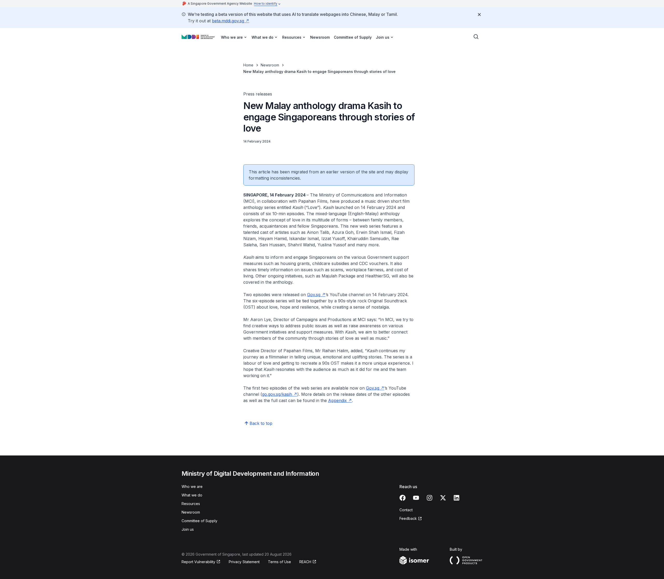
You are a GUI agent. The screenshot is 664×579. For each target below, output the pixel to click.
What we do (192, 495)
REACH (305, 562)
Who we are (192, 486)
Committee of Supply (353, 37)
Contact (406, 510)
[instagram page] (429, 498)
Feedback (408, 518)
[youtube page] (416, 498)
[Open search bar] (476, 37)
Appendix (337, 400)
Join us (188, 529)
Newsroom (320, 37)
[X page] (443, 498)
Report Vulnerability (198, 562)
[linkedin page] (456, 498)
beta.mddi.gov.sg (228, 20)
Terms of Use (279, 562)
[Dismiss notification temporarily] (479, 14)
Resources (191, 503)
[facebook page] (402, 498)
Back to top (261, 423)
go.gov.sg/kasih (277, 394)
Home (248, 65)
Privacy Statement (244, 562)
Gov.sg (313, 294)
